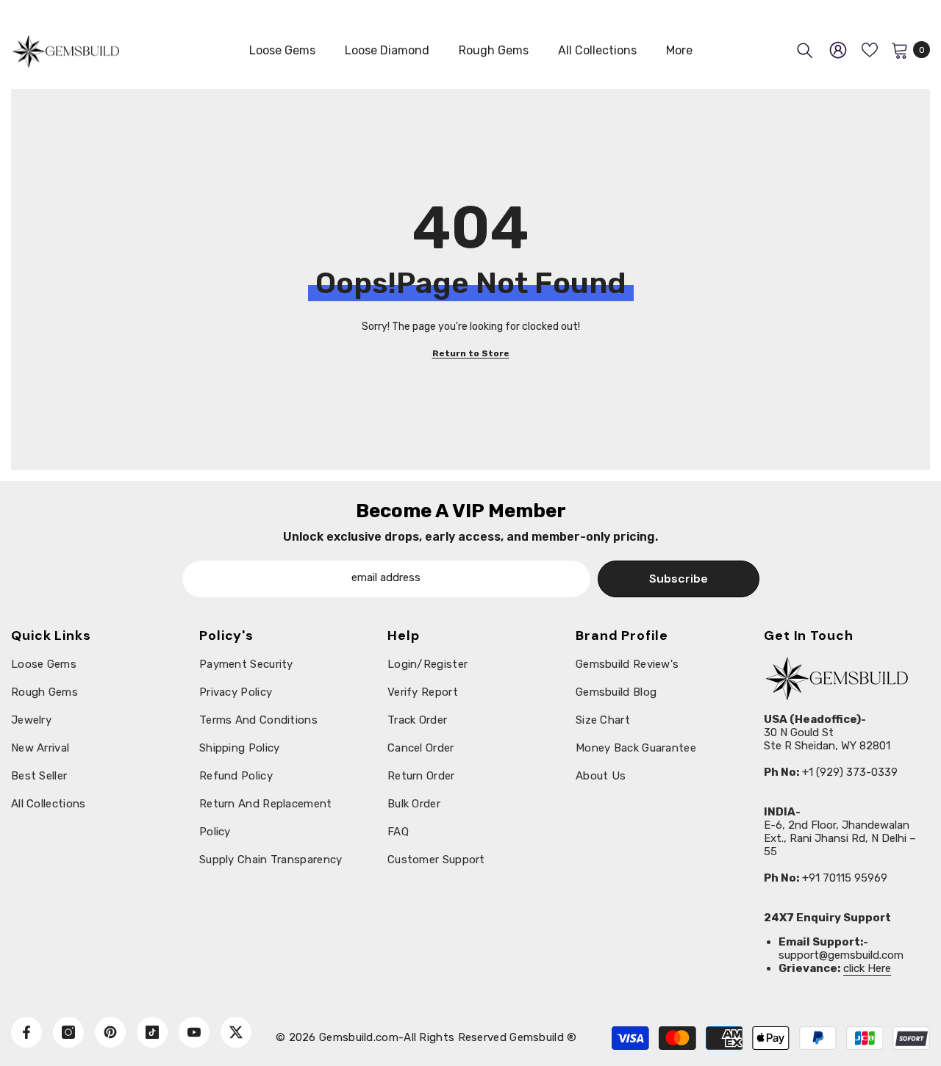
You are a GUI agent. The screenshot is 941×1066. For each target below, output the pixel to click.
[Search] (805, 50)
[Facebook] (26, 1032)
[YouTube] (194, 1032)
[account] (838, 50)
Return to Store (470, 353)
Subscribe (678, 578)
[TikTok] (152, 1032)
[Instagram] (68, 1032)
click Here (867, 968)
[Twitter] (236, 1032)
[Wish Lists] (870, 50)
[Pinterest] (110, 1032)
